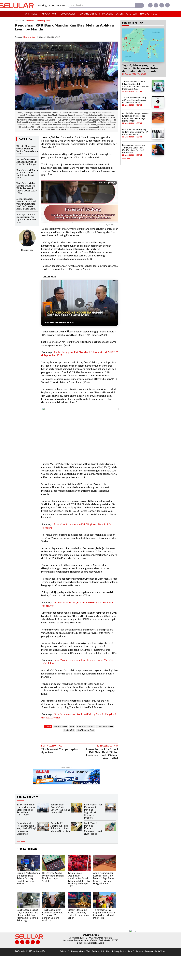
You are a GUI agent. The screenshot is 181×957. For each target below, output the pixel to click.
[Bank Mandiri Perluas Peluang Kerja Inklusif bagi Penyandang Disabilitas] (43, 826)
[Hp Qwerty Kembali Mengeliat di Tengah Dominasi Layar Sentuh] (53, 863)
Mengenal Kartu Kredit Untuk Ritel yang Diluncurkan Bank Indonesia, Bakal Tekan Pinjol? (26, 204)
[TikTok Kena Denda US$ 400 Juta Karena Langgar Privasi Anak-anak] (158, 102)
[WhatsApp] (102, 37)
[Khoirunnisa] (27, 238)
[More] (115, 37)
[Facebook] (150, 5)
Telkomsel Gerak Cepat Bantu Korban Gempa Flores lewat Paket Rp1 (104, 913)
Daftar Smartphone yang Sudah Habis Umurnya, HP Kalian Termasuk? (135, 132)
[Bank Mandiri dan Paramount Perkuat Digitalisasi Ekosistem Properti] (110, 807)
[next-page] (23, 840)
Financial (30, 21)
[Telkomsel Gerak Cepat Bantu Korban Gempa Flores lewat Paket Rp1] (104, 900)
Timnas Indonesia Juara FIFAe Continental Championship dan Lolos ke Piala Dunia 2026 (135, 85)
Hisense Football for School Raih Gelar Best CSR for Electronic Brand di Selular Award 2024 (101, 753)
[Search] (139, 5)
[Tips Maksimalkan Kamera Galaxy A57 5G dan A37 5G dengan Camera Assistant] (53, 900)
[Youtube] (167, 5)
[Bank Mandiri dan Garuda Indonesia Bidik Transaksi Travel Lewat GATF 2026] (43, 807)
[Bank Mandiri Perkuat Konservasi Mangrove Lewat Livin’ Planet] (110, 826)
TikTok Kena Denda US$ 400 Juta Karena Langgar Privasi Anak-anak (134, 100)
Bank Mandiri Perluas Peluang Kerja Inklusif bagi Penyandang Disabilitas (26, 828)
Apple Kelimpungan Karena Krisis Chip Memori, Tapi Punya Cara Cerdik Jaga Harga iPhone (103, 878)
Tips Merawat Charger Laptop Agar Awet (59, 750)
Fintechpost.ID (44, 21)
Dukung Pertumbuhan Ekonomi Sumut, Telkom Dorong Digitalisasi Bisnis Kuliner (28, 878)
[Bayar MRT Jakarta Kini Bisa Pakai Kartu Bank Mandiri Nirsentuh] (77, 826)
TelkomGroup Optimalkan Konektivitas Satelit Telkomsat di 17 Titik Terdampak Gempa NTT (79, 879)
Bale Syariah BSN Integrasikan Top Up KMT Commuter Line (26, 218)
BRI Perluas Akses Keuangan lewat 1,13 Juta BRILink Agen (26, 162)
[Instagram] (156, 5)
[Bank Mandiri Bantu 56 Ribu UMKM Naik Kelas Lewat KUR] (77, 807)
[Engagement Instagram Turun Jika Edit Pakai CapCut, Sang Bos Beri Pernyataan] (158, 149)
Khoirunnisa (29, 37)
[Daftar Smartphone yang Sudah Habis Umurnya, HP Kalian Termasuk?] (158, 133)
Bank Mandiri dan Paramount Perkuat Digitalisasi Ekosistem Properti (93, 811)
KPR (72, 726)
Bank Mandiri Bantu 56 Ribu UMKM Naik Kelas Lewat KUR (27, 174)
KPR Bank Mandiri (85, 726)
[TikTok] (27, 942)
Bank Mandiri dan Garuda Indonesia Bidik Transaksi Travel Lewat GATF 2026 (26, 188)
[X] (161, 5)
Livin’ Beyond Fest (85, 730)
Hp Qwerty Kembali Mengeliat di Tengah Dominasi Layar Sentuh (53, 876)
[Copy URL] (108, 37)
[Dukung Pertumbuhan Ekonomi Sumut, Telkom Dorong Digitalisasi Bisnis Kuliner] (28, 863)
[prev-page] (18, 840)
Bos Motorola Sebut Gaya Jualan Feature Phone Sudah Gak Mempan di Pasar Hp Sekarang (27, 915)
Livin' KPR (69, 730)
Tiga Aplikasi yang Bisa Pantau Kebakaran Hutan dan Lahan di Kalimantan (140, 68)
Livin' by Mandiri (105, 726)
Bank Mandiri (60, 726)
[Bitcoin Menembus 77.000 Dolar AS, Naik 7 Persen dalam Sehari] (79, 900)
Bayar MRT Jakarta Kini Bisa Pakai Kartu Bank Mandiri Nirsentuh (60, 827)
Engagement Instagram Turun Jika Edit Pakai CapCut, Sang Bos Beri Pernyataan (133, 149)
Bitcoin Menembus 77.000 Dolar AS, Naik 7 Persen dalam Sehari (27, 150)
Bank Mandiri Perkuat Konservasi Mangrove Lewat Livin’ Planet (93, 828)
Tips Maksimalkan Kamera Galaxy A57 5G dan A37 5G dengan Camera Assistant (52, 915)
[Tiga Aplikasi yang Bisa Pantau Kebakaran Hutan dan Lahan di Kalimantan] (143, 45)
